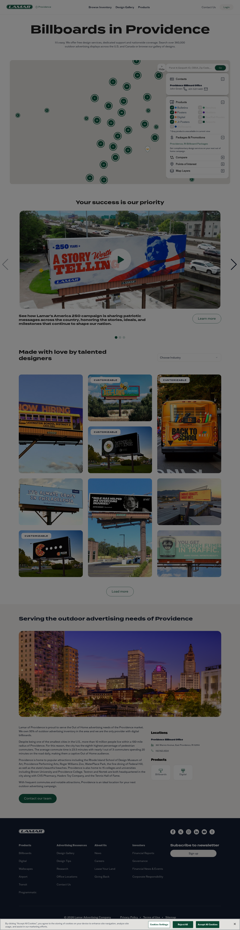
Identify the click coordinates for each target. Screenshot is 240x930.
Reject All (183, 924)
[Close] (234, 924)
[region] (120, 924)
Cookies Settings (159, 924)
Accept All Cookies (207, 924)
